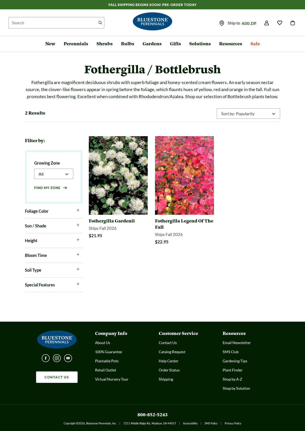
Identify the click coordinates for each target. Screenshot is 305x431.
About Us (102, 342)
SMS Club (231, 351)
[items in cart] (293, 23)
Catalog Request (172, 351)
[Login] (267, 23)
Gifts (175, 44)
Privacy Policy (233, 423)
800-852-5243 (152, 415)
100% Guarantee (108, 351)
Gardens (152, 44)
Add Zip (249, 23)
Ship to (234, 22)
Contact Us (168, 342)
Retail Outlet (105, 370)
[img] (222, 23)
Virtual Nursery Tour (111, 379)
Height (31, 240)
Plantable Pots (107, 361)
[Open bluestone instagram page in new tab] (57, 359)
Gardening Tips (235, 361)
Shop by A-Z (232, 379)
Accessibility (190, 423)
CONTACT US (57, 377)
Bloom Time (36, 255)
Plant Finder (233, 370)
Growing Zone (47, 162)
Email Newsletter (237, 342)
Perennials (76, 44)
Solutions (200, 44)
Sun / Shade (35, 225)
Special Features (40, 284)
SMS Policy (211, 423)
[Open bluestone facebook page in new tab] (45, 359)
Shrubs (104, 44)
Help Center (168, 361)
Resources (230, 44)
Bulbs (127, 44)
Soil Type (33, 269)
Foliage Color (37, 211)
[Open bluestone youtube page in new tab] (68, 359)
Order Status (169, 370)
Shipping (166, 379)
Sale (255, 44)
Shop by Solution (236, 388)
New (50, 44)
